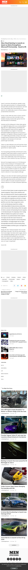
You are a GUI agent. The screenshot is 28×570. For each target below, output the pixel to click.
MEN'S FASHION (4, 373)
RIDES (2, 376)
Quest (18, 279)
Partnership (12, 279)
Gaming (13, 277)
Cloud (8, 277)
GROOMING (3, 368)
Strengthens (5, 281)
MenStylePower (4, 49)
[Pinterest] (21, 285)
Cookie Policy (18, 565)
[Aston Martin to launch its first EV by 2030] (14, 527)
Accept (14, 568)
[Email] (25, 285)
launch (19, 277)
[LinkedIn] (19, 559)
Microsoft (5, 279)
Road (23, 279)
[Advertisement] (14, 21)
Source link (3, 245)
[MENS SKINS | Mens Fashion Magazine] (4, 349)
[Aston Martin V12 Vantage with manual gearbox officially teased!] (4, 356)
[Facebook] (14, 285)
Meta (24, 277)
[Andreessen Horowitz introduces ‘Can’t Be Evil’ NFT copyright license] (4, 342)
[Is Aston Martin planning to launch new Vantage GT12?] (14, 501)
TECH (2, 379)
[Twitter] (18, 285)
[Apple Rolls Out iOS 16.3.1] (4, 335)
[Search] (22, 2)
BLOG (2, 365)
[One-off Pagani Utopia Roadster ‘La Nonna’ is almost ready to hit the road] (14, 399)
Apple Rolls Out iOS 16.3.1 (15, 334)
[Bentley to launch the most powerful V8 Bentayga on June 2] (14, 450)
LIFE (2, 371)
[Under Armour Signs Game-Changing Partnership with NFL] (14, 476)
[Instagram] (17, 559)
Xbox (12, 281)
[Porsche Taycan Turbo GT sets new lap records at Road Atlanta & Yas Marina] (14, 425)
